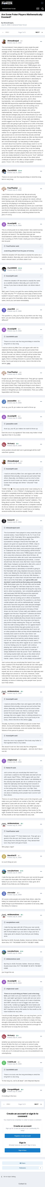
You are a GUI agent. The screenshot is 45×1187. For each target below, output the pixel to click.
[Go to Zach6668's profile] (4, 171)
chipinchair (12, 760)
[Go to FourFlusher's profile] (4, 189)
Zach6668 (12, 170)
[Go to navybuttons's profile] (4, 872)
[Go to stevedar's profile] (4, 893)
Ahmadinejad (8, 23)
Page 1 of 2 (22, 32)
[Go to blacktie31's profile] (4, 856)
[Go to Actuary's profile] (4, 444)
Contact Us (22, 1184)
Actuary (11, 443)
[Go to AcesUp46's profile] (4, 224)
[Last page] (42, 32)
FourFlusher (12, 188)
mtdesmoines (13, 691)
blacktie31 (11, 855)
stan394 (11, 309)
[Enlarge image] (11, 489)
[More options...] (41, 41)
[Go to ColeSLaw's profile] (4, 1063)
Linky (8, 363)
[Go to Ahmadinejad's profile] (4, 42)
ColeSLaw (11, 1062)
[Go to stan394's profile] (4, 310)
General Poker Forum (19, 25)
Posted (14, 43)
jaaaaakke (11, 401)
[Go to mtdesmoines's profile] (4, 692)
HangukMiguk (13, 1089)
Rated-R (10, 520)
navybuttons (13, 871)
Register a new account (23, 1136)
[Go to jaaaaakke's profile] (4, 402)
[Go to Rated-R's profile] (4, 521)
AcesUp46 (11, 223)
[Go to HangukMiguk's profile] (4, 1090)
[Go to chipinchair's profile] (4, 761)
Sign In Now (22, 1150)
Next (38, 32)
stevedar (11, 892)
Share (23, 1163)
